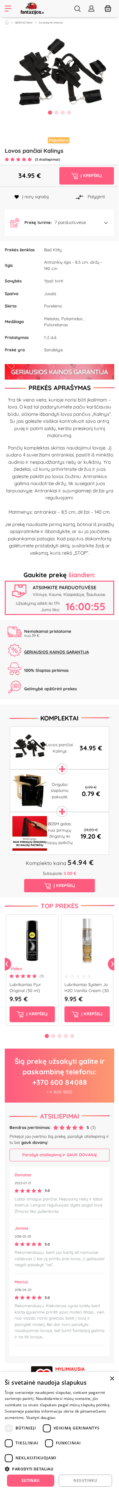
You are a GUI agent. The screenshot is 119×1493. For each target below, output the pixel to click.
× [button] (111, 1378)
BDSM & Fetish (24, 22)
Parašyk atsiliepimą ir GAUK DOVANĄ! (59, 1154)
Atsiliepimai (59, 1116)
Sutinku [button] (31, 1480)
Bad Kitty (53, 249)
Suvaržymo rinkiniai (51, 22)
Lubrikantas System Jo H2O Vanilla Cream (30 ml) (86, 990)
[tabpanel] (59, 77)
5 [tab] (72, 1036)
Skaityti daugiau (41, 1417)
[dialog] (59, 1432)
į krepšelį (36, 1013)
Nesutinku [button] (85, 1480)
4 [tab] (69, 112)
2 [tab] (56, 112)
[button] (59, 222)
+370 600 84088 (59, 1082)
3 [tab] (63, 112)
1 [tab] (50, 112)
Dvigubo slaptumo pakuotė (60, 790)
